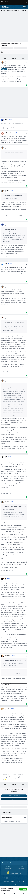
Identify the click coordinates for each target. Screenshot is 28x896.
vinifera (6, 119)
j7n (5, 578)
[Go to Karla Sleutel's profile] (2, 656)
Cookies (18, 881)
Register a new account (14, 795)
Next (23, 58)
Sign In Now (14, 799)
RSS (23, 881)
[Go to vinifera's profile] (2, 120)
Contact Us (13, 881)
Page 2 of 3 (13, 58)
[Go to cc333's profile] (2, 264)
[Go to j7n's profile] (2, 579)
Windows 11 (17, 52)
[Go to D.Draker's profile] (2, 62)
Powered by (17, 884)
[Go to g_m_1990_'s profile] (2, 709)
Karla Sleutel (7, 655)
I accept (24, 889)
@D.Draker (4, 69)
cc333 (6, 263)
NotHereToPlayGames (10, 132)
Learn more (2, 2)
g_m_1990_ (7, 708)
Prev (5, 58)
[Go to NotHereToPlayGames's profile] (2, 133)
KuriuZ (11, 872)
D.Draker (7, 61)
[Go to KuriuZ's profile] (8, 872)
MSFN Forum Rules (5, 890)
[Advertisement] (14, 26)
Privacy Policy (6, 881)
